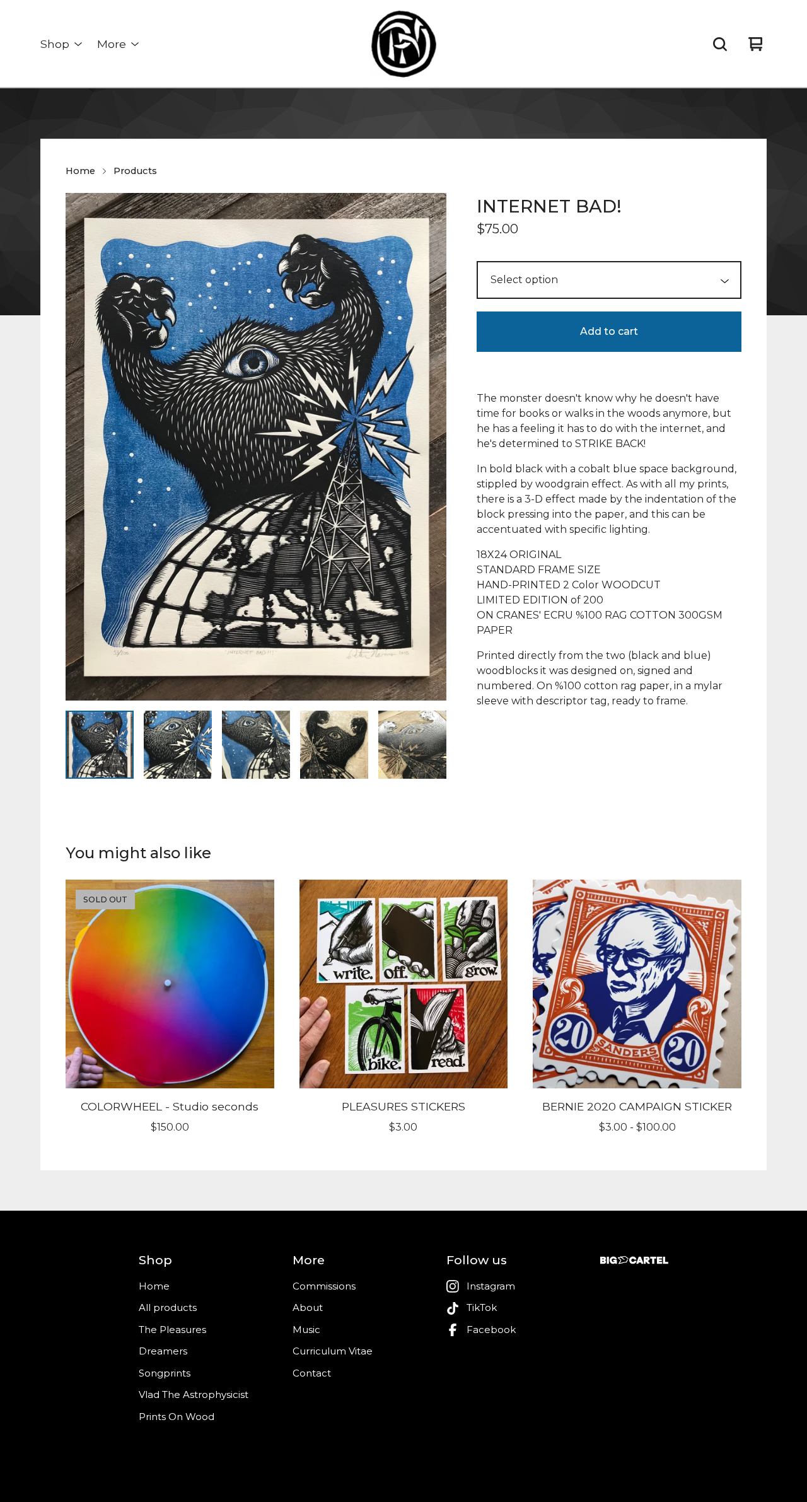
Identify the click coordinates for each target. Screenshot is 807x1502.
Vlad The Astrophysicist (193, 1394)
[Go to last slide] (83, 447)
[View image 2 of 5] (178, 745)
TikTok (482, 1307)
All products (168, 1307)
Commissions (324, 1286)
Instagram (491, 1286)
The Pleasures (172, 1330)
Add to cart (609, 331)
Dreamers (163, 1351)
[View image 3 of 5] (256, 745)
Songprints (164, 1373)
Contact (312, 1373)
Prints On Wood (176, 1417)
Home (80, 171)
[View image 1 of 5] (100, 745)
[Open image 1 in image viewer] (256, 447)
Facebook (491, 1330)
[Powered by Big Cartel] (634, 1260)
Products (135, 171)
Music (306, 1330)
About (308, 1307)
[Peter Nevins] (403, 44)
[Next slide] (429, 447)
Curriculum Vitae (333, 1351)
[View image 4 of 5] (334, 745)
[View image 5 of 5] (412, 745)
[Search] (720, 44)
